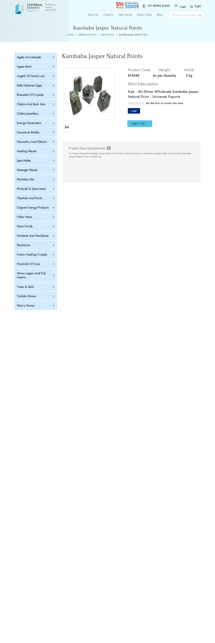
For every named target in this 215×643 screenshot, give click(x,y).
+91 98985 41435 (158, 6)
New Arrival (125, 14)
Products (108, 14)
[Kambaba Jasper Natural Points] (88, 94)
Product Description (82, 148)
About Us (93, 14)
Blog (159, 14)
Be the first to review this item (164, 103)
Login (134, 110)
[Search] (200, 15)
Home (70, 34)
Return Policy (144, 14)
